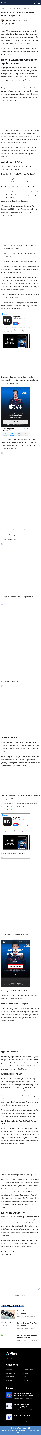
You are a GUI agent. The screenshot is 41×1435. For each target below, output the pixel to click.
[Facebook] (7, 1358)
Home (3, 8)
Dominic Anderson (11, 20)
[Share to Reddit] (9, 24)
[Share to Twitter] (6, 24)
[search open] (34, 3)
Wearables (24, 8)
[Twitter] (11, 1358)
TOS (30, 1430)
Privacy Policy (22, 1430)
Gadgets (12, 8)
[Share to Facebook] (2, 24)
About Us (5, 1430)
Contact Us (13, 1430)
